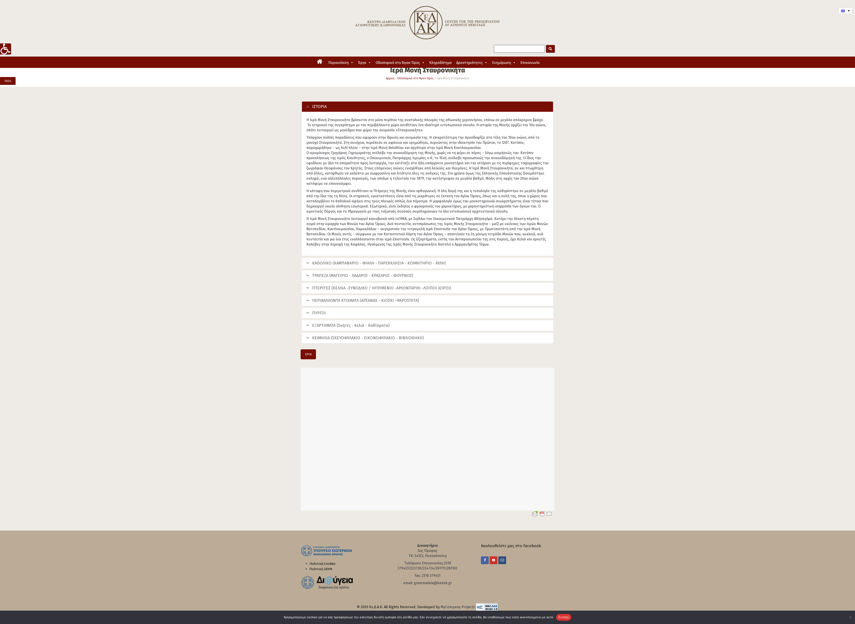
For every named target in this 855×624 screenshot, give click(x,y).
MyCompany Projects (458, 607)
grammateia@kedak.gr (433, 583)
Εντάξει (563, 617)
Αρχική (390, 78)
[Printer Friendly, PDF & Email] (542, 514)
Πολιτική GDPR (320, 569)
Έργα (362, 63)
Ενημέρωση (501, 63)
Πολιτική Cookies (322, 564)
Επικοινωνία (530, 63)
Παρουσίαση (338, 63)
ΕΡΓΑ (308, 354)
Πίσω (7, 81)
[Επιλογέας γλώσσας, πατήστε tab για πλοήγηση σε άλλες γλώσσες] (845, 11)
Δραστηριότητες (469, 63)
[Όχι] (849, 617)
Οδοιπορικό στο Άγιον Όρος (398, 63)
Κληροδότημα (440, 63)
